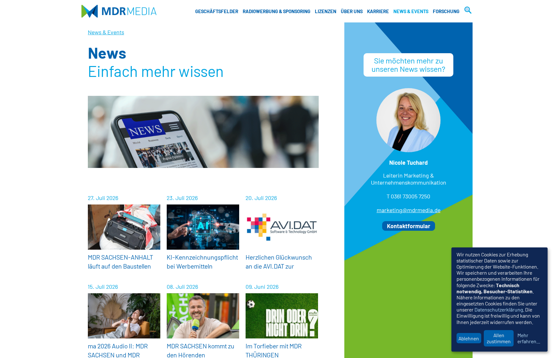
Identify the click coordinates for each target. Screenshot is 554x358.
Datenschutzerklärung (498, 309)
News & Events (410, 11)
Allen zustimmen (499, 338)
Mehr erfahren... (528, 338)
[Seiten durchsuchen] (467, 11)
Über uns (352, 11)
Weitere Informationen (124, 234)
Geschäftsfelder (216, 11)
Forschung (446, 11)
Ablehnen (468, 338)
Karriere (378, 11)
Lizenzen (325, 11)
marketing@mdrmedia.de (409, 209)
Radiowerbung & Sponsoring (276, 11)
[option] (203, 132)
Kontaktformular (408, 225)
